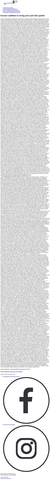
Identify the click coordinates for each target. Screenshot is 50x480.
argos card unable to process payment (10, 10)
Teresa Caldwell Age (5, 369)
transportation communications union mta (11, 12)
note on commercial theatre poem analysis (11, 11)
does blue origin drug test (6, 478)
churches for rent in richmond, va (10, 8)
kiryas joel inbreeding (8, 3)
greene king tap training (8, 7)
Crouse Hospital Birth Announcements (18, 369)
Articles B (28, 369)
